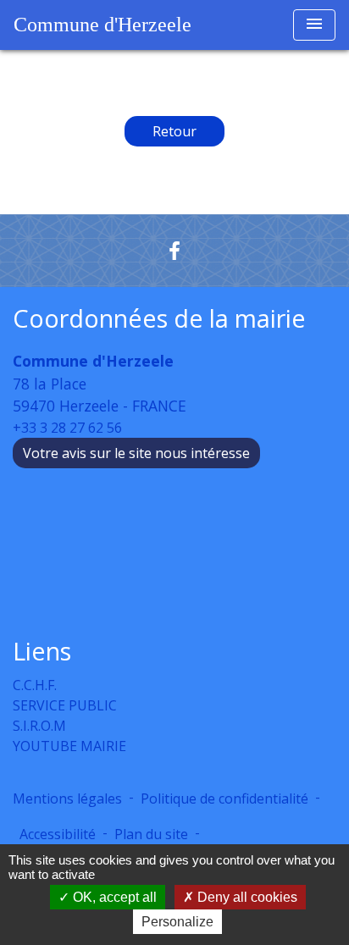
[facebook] (174, 250)
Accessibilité (57, 834)
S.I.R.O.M (39, 725)
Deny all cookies (245, 897)
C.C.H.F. (35, 685)
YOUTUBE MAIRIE (69, 746)
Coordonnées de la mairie (159, 319)
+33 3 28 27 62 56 (67, 427)
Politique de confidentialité (224, 798)
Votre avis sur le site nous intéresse (136, 453)
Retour (174, 131)
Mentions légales (67, 798)
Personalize (177, 922)
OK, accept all (113, 897)
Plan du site (151, 834)
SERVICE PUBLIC (65, 705)
